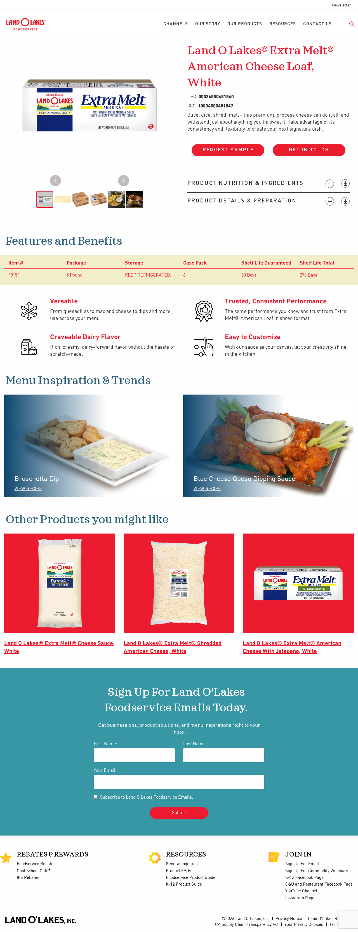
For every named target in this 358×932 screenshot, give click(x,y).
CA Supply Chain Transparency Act (247, 924)
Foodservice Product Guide (190, 878)
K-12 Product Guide (184, 884)
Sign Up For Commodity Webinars (316, 871)
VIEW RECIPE (28, 489)
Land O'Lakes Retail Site (331, 919)
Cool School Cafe (34, 871)
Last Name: (194, 744)
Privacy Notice (288, 919)
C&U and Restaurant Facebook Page (319, 884)
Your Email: (105, 770)
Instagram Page (299, 898)
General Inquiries (181, 864)
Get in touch (309, 150)
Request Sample (228, 150)
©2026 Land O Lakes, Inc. (245, 919)
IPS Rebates (28, 878)
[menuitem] (176, 24)
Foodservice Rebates (36, 864)
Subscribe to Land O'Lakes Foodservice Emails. (146, 797)
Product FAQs (178, 871)
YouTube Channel (301, 891)
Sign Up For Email (302, 864)
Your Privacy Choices (303, 924)
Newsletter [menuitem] (341, 5)
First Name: (105, 744)
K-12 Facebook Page (304, 878)
